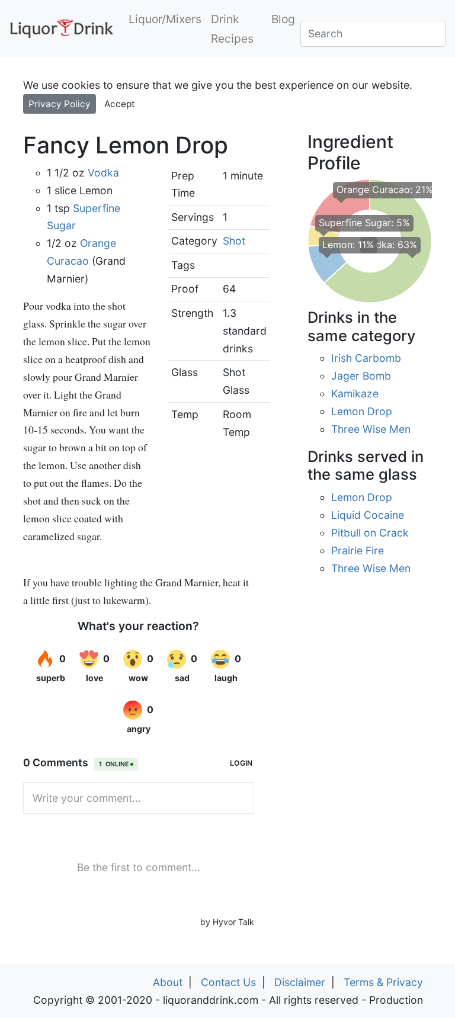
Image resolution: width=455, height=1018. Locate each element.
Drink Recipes (232, 29)
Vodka (103, 172)
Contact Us (228, 982)
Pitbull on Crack (370, 532)
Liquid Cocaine (367, 515)
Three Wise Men (371, 429)
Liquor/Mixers (165, 19)
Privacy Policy (59, 104)
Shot (234, 241)
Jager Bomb (361, 376)
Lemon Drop (361, 411)
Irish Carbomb (366, 358)
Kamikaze (355, 393)
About (167, 982)
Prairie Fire (357, 550)
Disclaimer (299, 982)
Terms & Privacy (383, 982)
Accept (119, 104)
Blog (283, 19)
